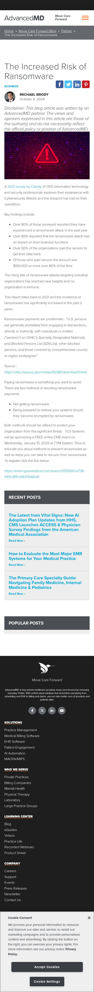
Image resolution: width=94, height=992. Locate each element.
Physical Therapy (17, 794)
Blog (7, 824)
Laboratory (12, 800)
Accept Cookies (47, 967)
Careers (10, 871)
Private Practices (16, 777)
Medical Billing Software (22, 736)
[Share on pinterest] (86, 84)
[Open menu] (85, 17)
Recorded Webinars (19, 847)
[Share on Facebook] (59, 84)
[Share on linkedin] (77, 84)
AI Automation (14, 753)
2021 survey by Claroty (24, 186)
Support (10, 877)
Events (9, 882)
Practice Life (13, 841)
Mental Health (14, 788)
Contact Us (12, 900)
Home (9, 31)
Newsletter (12, 894)
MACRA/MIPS (14, 759)
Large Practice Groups (20, 806)
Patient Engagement (19, 747)
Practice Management (20, 730)
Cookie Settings (47, 981)
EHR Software (14, 741)
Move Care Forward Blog (37, 31)
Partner (66, 31)
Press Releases (15, 888)
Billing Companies (17, 783)
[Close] (89, 918)
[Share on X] (68, 84)
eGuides (10, 830)
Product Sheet (15, 853)
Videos (9, 835)
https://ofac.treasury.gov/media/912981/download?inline (45, 372)
